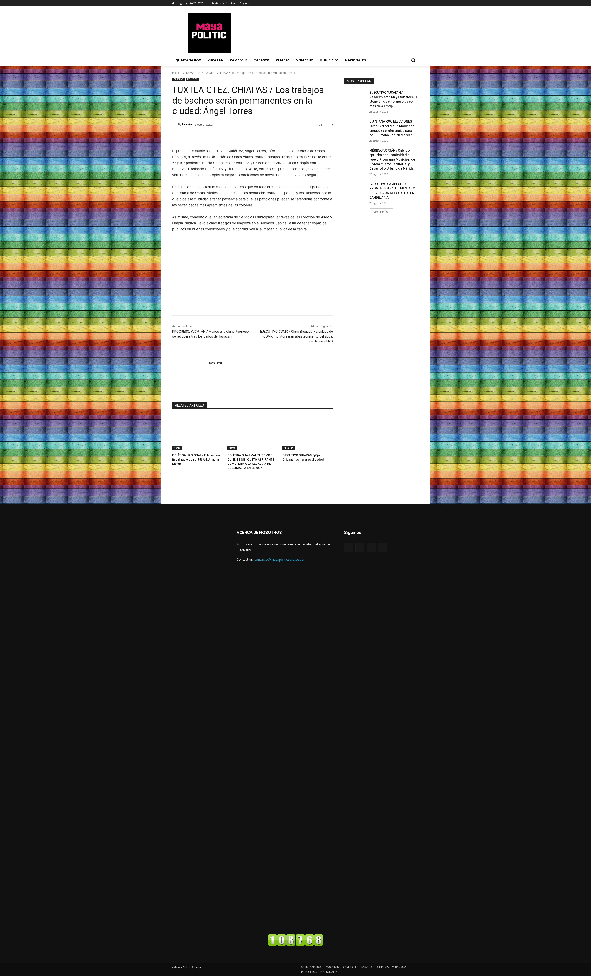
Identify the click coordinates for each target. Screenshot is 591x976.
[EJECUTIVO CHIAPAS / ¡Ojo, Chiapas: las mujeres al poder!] (307, 432)
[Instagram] (409, 3)
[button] (413, 60)
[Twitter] (416, 3)
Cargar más (380, 212)
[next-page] (182, 479)
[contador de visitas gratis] (295, 944)
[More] (248, 136)
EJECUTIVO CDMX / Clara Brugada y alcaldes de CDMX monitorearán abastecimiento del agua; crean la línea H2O (296, 336)
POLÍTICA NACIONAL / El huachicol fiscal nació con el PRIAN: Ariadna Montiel (196, 459)
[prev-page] (175, 479)
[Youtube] (382, 547)
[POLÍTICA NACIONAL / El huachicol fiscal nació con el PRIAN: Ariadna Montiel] (197, 432)
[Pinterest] (226, 136)
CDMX (177, 448)
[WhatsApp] (237, 136)
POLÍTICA (192, 79)
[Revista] (175, 124)
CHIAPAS (188, 73)
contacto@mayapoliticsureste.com (280, 559)
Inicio (175, 73)
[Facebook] (403, 3)
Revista (187, 124)
